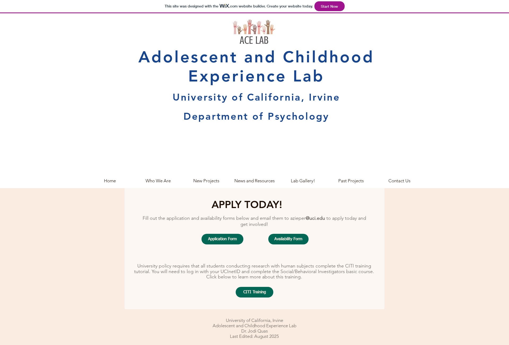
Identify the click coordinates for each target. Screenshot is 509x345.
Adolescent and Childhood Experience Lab (256, 66)
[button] (399, 180)
